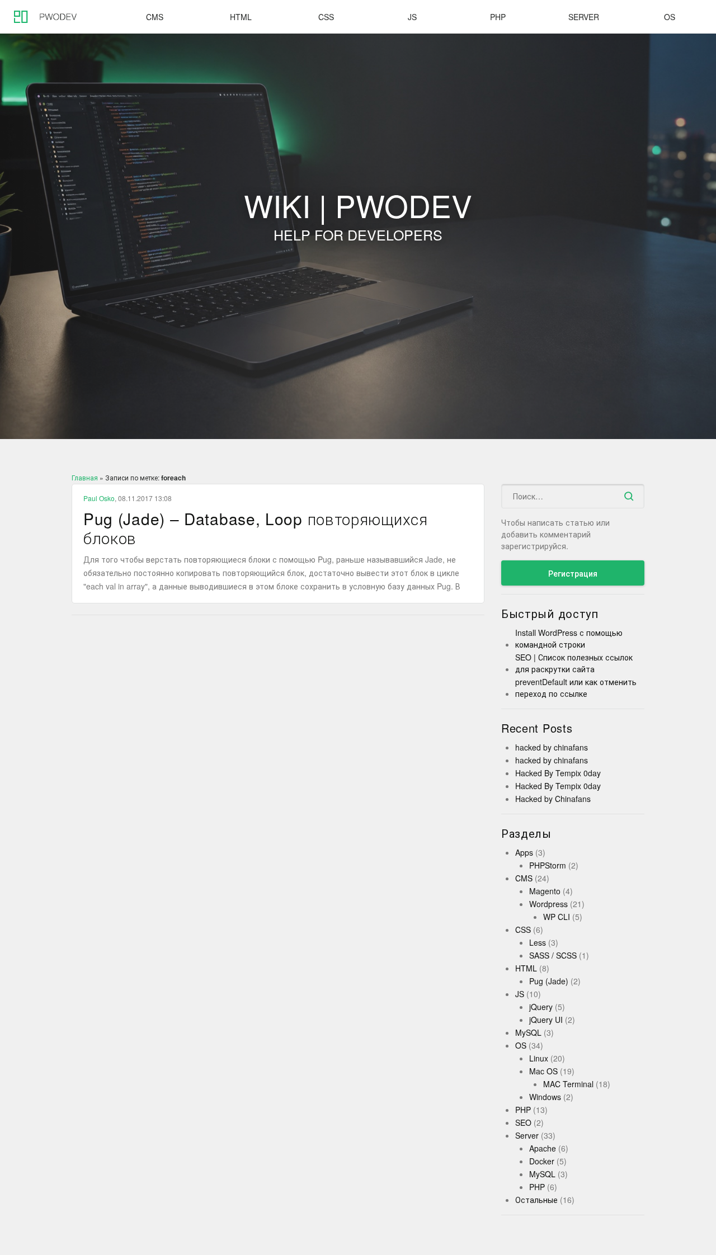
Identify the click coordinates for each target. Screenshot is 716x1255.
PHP (498, 16)
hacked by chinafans (551, 747)
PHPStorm (547, 865)
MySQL (528, 1032)
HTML (241, 16)
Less (537, 942)
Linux (538, 1058)
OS (669, 16)
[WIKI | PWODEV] (42, 17)
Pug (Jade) (548, 981)
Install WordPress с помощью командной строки (569, 638)
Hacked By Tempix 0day (558, 773)
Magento (544, 891)
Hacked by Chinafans (553, 798)
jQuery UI (546, 1019)
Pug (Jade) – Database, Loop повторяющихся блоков (255, 528)
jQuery (541, 1006)
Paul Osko (99, 498)
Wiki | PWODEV (358, 219)
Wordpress (548, 903)
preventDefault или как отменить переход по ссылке (576, 687)
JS (412, 16)
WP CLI (556, 916)
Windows (545, 1096)
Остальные (536, 1199)
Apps (524, 852)
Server (583, 16)
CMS (154, 16)
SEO (523, 1122)
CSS (326, 16)
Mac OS (543, 1071)
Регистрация (572, 573)
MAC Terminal (568, 1083)
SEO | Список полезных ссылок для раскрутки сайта (574, 663)
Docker (541, 1161)
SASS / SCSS (553, 955)
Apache (542, 1148)
